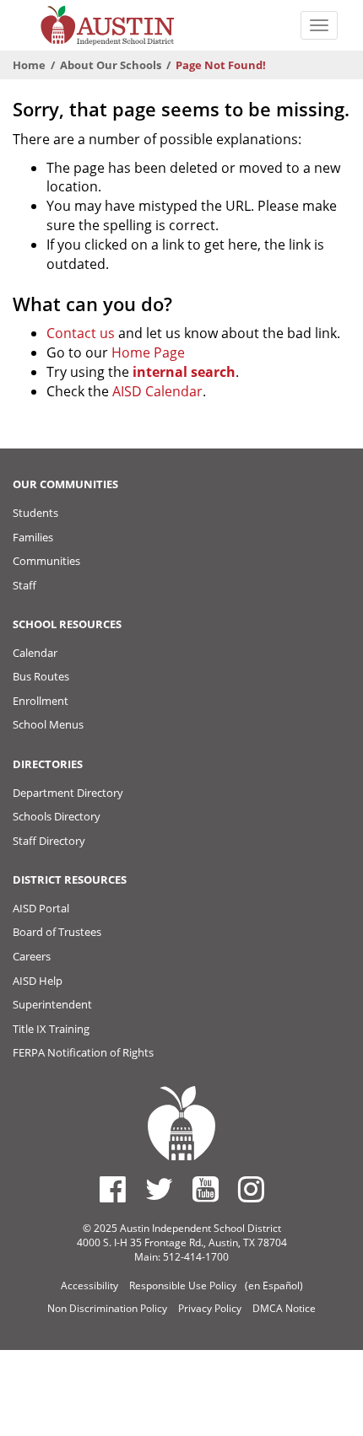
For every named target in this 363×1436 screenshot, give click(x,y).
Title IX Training (51, 1028)
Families (33, 537)
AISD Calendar (157, 391)
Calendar (35, 652)
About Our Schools (110, 65)
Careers (32, 956)
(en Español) (274, 1285)
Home (29, 65)
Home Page (148, 352)
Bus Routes (41, 676)
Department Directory (68, 792)
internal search (184, 372)
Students (35, 512)
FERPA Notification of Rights (83, 1052)
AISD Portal (41, 908)
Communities (46, 560)
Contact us (80, 333)
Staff (24, 585)
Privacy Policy (209, 1308)
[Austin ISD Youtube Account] (205, 1189)
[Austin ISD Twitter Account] (159, 1189)
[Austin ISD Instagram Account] (251, 1189)
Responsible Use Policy (182, 1285)
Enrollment (40, 700)
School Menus (48, 724)
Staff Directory (49, 840)
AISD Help (37, 980)
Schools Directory (56, 816)
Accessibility (89, 1285)
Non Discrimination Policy (107, 1308)
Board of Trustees (57, 931)
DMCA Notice (284, 1308)
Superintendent (52, 1004)
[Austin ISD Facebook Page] (112, 1189)
